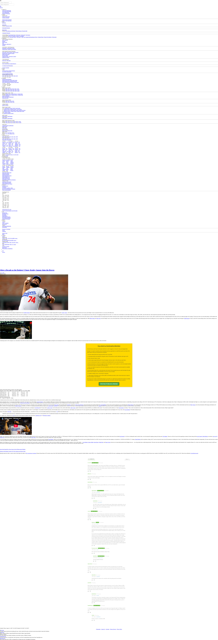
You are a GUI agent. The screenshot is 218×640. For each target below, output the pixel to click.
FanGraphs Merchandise (6, 11)
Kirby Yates (33, 437)
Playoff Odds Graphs (13, 80)
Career (18, 88)
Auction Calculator (5, 17)
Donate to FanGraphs (6, 13)
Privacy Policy (119, 629)
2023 (8, 75)
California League (6, 111)
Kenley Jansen (64, 312)
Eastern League (7, 109)
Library (3, 222)
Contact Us (103, 629)
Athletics (16, 144)
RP (7, 155)
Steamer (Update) (11, 53)
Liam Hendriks (127, 409)
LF (12, 154)
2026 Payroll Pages (5, 174)
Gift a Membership (5, 12)
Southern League (13, 109)
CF (14, 154)
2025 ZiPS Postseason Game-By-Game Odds (10, 82)
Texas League (19, 109)
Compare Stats (20, 93)
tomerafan (98, 576)
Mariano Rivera (130, 404)
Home (10, 132)
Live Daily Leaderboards (6, 71)
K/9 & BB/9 (11, 240)
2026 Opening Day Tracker (7, 183)
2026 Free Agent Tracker (6, 181)
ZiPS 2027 (4, 60)
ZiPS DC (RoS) (15, 52)
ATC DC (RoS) (5, 55)
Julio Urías (98, 318)
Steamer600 (4, 48)
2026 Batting (4, 116)
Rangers (16, 146)
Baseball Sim (4, 212)
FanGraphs (4, 24)
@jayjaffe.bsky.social (194, 453)
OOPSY (3, 45)
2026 (6, 88)
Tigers (10, 144)
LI (12, 244)
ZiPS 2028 (8, 60)
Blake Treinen (92, 318)
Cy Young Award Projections (7, 65)
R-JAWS (55, 405)
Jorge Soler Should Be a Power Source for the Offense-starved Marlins (12, 449)
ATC (3, 43)
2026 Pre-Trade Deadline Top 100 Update (9, 210)
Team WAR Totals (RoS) (6, 139)
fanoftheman (98, 616)
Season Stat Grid (5, 98)
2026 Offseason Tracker (6, 182)
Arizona (5, 112)
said (13, 415)
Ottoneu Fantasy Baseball (6, 19)
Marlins (3, 149)
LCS (11, 121)
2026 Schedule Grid (5, 176)
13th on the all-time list (79, 404)
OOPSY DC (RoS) (5, 57)
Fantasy (17, 36)
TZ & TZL (13, 242)
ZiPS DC (6, 40)
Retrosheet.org (2, 638)
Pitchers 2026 (9, 130)
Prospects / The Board (6, 229)
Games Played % (13, 63)
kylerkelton (98, 492)
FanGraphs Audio (12, 37)
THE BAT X (8, 44)
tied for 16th (50, 405)
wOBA (3, 238)
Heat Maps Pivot (5, 213)
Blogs (3, 234)
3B (11, 154)
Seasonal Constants (5, 246)
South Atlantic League (14, 110)
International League (8, 108)
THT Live (10, 36)
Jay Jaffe (2, 272)
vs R (8, 132)
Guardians (10, 142)
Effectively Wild (9, 25)
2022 (10, 75)
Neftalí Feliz (101, 442)
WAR (3, 244)
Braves (3, 148)
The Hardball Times (12, 35)
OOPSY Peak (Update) (12, 49)
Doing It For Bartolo (47, 37)
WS (8, 121)
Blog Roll (4, 22)
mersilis (98, 595)
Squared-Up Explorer (6, 218)
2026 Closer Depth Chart (6, 172)
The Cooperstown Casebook (31, 453)
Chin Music (18, 37)
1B (6, 154)
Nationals (4, 151)
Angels (16, 142)
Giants (16, 150)
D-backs (16, 148)
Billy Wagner (193, 404)
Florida (9, 112)
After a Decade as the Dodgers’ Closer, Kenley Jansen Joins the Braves (27, 270)
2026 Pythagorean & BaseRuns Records (9, 81)
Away (13, 132)
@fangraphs (98, 629)
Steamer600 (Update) (11, 48)
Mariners (16, 145)
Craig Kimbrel (103, 404)
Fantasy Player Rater (6, 16)
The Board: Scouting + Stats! (7, 187)
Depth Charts (4, 42)
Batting (3, 105)
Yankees (3, 146)
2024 (5, 75)
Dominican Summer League (8, 113)
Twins (10, 145)
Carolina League (13, 111)
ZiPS (3, 40)
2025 (3, 75)
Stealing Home (40, 37)
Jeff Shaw (69, 404)
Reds (9, 152)
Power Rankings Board (6, 217)
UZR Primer (4, 242)
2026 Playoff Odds (5, 80)
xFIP (5, 240)
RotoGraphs (4, 29)
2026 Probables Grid (6, 177)
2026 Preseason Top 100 (6, 209)
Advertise (107, 629)
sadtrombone (100, 502)
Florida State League (20, 111)
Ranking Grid (7, 93)
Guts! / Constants (5, 223)
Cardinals (10, 149)
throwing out (22, 402)
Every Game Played (5, 63)
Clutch (14, 244)
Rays (3, 144)
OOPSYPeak (4, 49)
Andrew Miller (90, 442)
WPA (11, 244)
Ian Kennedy (122, 436)
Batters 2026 (4, 130)
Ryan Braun (27, 402)
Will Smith (9, 411)
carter (97, 549)
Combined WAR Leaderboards (7, 125)
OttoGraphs (54, 37)
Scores (3, 230)
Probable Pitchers (12, 70)
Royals (10, 143)
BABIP (7, 240)
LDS (14, 121)
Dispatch (14, 36)
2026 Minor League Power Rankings (9, 179)
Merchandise (4, 227)
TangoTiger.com (3, 636)
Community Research (6, 33)
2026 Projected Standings (6, 79)
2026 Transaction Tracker (6, 175)
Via (57, 411)
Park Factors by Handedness (7, 248)
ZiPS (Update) (9, 52)
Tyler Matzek (165, 436)
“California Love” (38, 415)
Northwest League (22, 110)
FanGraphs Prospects (6, 27)
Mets (3, 150)
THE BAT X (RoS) (12, 56)
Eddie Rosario (186, 318)
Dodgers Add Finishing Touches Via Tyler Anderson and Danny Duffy (12, 451)
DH (17, 154)
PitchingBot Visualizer (6, 216)
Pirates (10, 151)
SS (9, 154)
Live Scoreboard (5, 70)
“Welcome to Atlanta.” (47, 415)
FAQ (6, 20)
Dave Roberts (50, 439)
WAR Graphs (4, 126)
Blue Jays (4, 142)
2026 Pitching (9, 116)
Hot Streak (4, 214)
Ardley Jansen (73, 407)
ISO (9, 238)
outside (100, 405)
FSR (10, 242)
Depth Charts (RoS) (5, 54)
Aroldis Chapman (18, 405)
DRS (8, 242)
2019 (17, 75)
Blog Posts (9, 20)
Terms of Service (113, 629)
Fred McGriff (37, 407)
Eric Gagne (57, 404)
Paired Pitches (4, 215)
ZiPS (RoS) (4, 52)
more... (16, 238)
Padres (16, 151)
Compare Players (14, 93)
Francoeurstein (100, 557)
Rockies (16, 152)
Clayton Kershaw (40, 401)
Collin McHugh (205, 436)
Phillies (3, 152)
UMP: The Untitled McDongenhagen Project (29, 37)
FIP (2, 240)
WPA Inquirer (4, 128)
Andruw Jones (49, 407)
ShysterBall (22, 36)
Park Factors (4, 224)
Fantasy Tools (4, 233)
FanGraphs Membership (6, 10)
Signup (3, 20)
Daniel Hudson (137, 439)
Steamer (3, 41)
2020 (14, 75)
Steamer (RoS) (5, 53)
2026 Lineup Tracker (6, 178)
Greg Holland (85, 442)
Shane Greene (107, 442)
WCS (17, 121)
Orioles (3, 143)
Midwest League (7, 110)
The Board (4, 186)
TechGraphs (23, 35)
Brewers (10, 148)
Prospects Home (5, 185)
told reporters (121, 407)
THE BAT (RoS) (5, 56)
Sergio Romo (96, 442)
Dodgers (16, 149)
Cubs (9, 150)
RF (15, 154)
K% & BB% (12, 238)
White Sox (10, 146)
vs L (6, 132)
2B (8, 154)
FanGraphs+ (28, 35)
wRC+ (6, 238)
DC (7, 142)
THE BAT (4, 44)
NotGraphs (18, 35)
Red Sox (4, 145)
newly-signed (199, 436)
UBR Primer (7, 244)
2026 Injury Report (5, 173)
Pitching (6, 105)
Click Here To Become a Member (109, 384)
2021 (12, 75)
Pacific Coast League (16, 108)
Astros (16, 143)
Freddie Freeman (27, 312)
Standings (4, 231)
